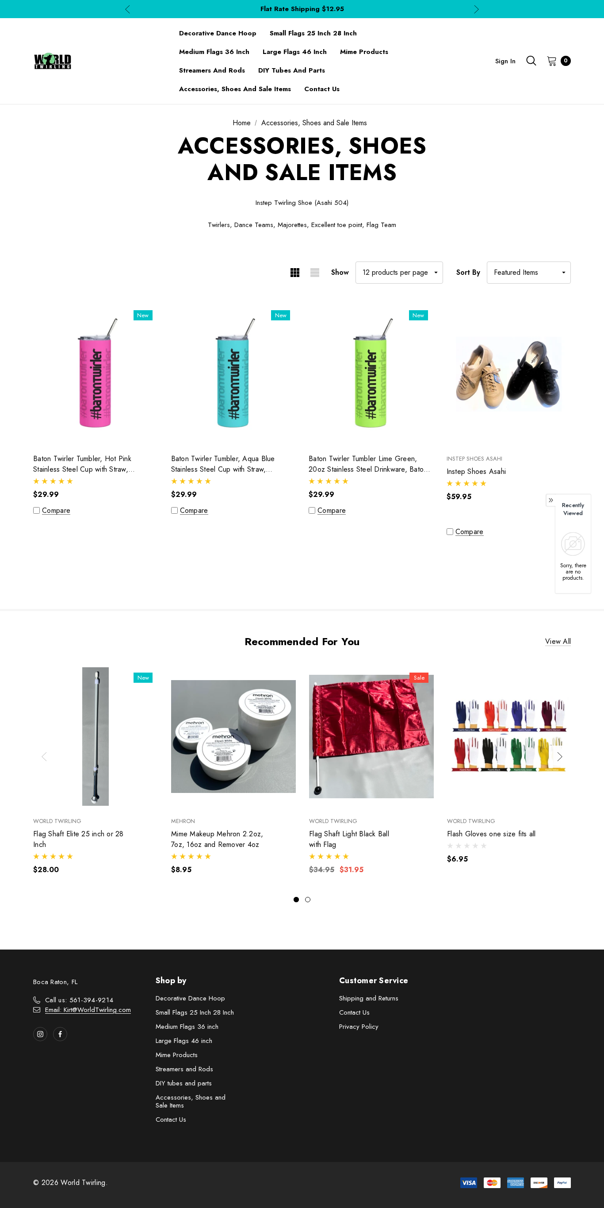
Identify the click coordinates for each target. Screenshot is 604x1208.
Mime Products (177, 1055)
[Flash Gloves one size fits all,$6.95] (509, 736)
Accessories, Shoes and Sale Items (191, 1101)
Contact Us (171, 1119)
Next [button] (476, 9)
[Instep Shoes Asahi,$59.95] (509, 374)
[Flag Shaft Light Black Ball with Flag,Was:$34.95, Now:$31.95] (371, 736)
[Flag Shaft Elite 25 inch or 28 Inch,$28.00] (95, 736)
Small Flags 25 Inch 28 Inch (195, 1012)
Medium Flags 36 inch (187, 1026)
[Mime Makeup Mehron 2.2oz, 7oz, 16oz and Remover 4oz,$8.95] (233, 736)
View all (558, 642)
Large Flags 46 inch (184, 1041)
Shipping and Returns (368, 998)
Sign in (505, 61)
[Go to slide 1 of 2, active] (296, 899)
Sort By (468, 272)
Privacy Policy (358, 1026)
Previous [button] (127, 9)
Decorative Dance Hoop (190, 998)
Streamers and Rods (184, 1069)
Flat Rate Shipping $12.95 (302, 9)
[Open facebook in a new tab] (60, 1034)
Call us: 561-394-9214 (79, 1000)
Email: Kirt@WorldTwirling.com (88, 1010)
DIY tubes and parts (184, 1083)
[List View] (315, 272)
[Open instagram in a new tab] (40, 1034)
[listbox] (529, 273)
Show (340, 272)
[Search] (531, 60)
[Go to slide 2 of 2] (307, 899)
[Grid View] (295, 272)
